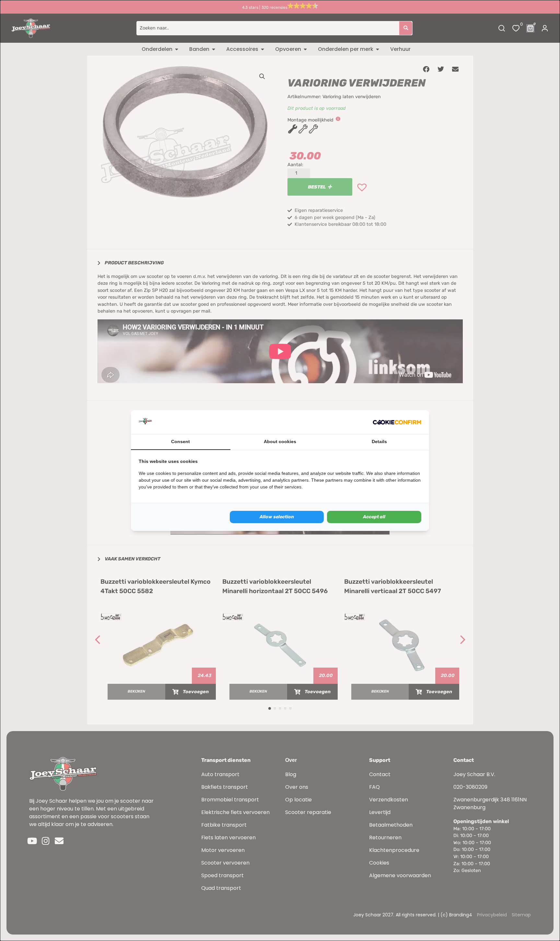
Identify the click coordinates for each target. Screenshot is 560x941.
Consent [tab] (180, 441)
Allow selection (277, 517)
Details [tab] (379, 441)
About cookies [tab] (280, 441)
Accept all (374, 517)
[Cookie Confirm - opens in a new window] (397, 422)
